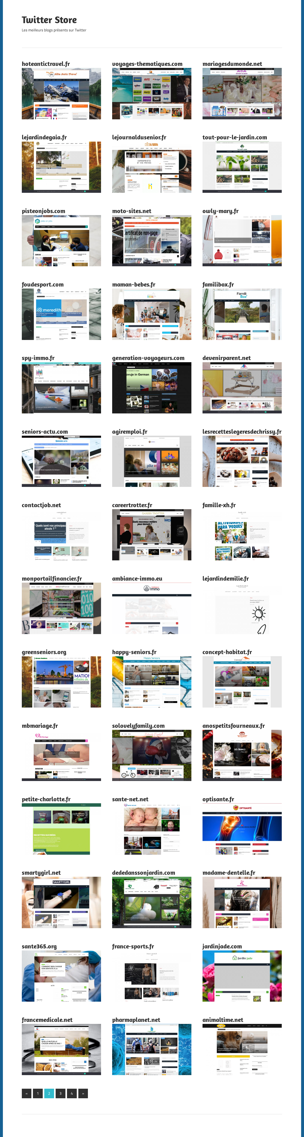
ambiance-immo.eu (137, 578)
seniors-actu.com (45, 431)
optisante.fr (218, 799)
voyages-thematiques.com (147, 63)
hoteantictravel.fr (46, 63)
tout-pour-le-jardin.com (235, 137)
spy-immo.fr (38, 358)
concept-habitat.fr (227, 652)
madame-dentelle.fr (229, 872)
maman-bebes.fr (133, 284)
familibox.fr (218, 284)
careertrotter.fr (132, 505)
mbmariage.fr (40, 725)
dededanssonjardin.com (143, 872)
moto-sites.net (131, 211)
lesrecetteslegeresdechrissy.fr (242, 431)
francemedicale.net (47, 1019)
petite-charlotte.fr (46, 799)
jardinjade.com (222, 946)
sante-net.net (130, 799)
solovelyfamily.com (138, 725)
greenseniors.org (44, 652)
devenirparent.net (227, 358)
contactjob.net (41, 505)
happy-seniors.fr (134, 652)
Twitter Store (49, 20)
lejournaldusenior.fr (139, 137)
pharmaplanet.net (136, 1019)
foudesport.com (43, 284)
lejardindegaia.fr (44, 137)
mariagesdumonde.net (232, 63)
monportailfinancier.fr (52, 578)
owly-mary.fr (221, 211)
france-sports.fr (133, 946)
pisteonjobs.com (43, 211)
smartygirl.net (41, 872)
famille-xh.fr (219, 505)
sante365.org (39, 946)
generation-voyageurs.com (148, 358)
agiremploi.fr (129, 431)
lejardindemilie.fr (226, 578)
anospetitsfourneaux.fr (234, 725)
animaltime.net (223, 1019)
